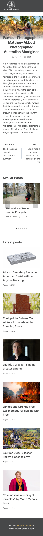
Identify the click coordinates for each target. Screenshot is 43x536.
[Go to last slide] (7, 204)
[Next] (35, 204)
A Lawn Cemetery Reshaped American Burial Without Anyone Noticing (20, 276)
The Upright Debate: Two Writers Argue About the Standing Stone (18, 322)
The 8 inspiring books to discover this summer (10, 152)
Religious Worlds (25, 525)
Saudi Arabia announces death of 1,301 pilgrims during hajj (33, 153)
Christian (21, 33)
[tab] (16, 228)
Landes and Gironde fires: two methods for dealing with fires (21, 410)
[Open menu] (37, 6)
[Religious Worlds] (11, 6)
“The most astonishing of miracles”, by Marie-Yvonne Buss (20, 499)
